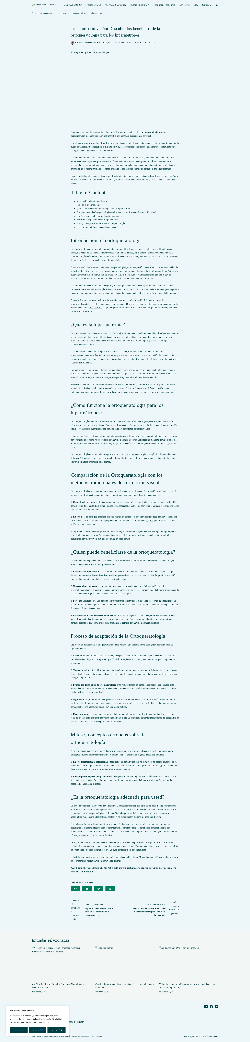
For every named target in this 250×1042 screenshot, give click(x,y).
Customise (18, 1030)
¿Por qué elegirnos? (115, 4)
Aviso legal (188, 1036)
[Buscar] (217, 5)
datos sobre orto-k (145, 43)
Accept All (56, 1030)
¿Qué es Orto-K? (73, 4)
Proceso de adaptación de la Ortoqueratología (97, 219)
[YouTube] (216, 1006)
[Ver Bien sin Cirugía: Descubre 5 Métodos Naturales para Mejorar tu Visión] (61, 963)
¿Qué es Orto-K (95, 307)
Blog (196, 4)
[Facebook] (75, 888)
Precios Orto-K (93, 4)
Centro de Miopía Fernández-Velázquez (147, 857)
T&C (198, 1036)
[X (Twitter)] (87, 888)
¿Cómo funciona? (139, 4)
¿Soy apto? (184, 4)
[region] (37, 1021)
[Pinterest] (98, 888)
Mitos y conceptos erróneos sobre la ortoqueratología (101, 223)
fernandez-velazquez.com (92, 13)
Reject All (37, 1030)
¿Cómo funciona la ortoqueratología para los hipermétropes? (104, 208)
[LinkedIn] (110, 888)
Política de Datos (210, 1036)
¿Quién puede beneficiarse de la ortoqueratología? (99, 216)
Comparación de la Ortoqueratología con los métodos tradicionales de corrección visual (116, 212)
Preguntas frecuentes (163, 4)
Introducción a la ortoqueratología (92, 201)
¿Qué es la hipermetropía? (88, 205)
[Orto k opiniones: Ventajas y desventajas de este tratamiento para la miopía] (125, 963)
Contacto (207, 4)
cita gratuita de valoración (136, 868)
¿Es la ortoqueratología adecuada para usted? (97, 227)
